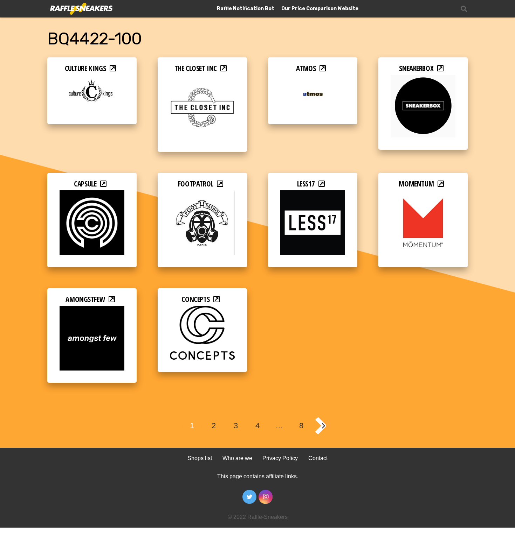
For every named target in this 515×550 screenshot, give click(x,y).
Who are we (237, 458)
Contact (318, 458)
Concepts (195, 299)
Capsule (85, 184)
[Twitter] (249, 497)
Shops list (199, 458)
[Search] (464, 9)
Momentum (416, 184)
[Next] (323, 426)
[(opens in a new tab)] (92, 80)
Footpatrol (195, 184)
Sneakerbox (416, 68)
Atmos (306, 68)
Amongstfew (85, 299)
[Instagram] (266, 497)
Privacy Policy (280, 458)
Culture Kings (85, 68)
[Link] (80, 9)
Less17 (306, 184)
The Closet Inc (195, 68)
